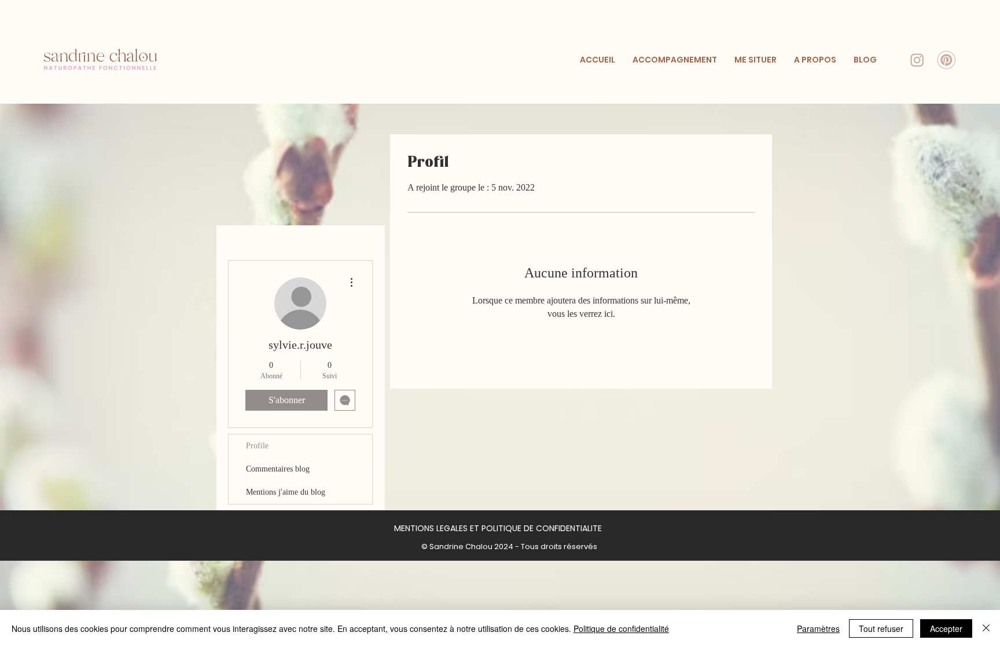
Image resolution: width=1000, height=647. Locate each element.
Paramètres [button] (818, 628)
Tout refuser (881, 628)
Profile (257, 445)
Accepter (946, 628)
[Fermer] (986, 628)
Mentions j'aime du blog (285, 492)
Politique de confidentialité (621, 628)
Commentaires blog (278, 469)
